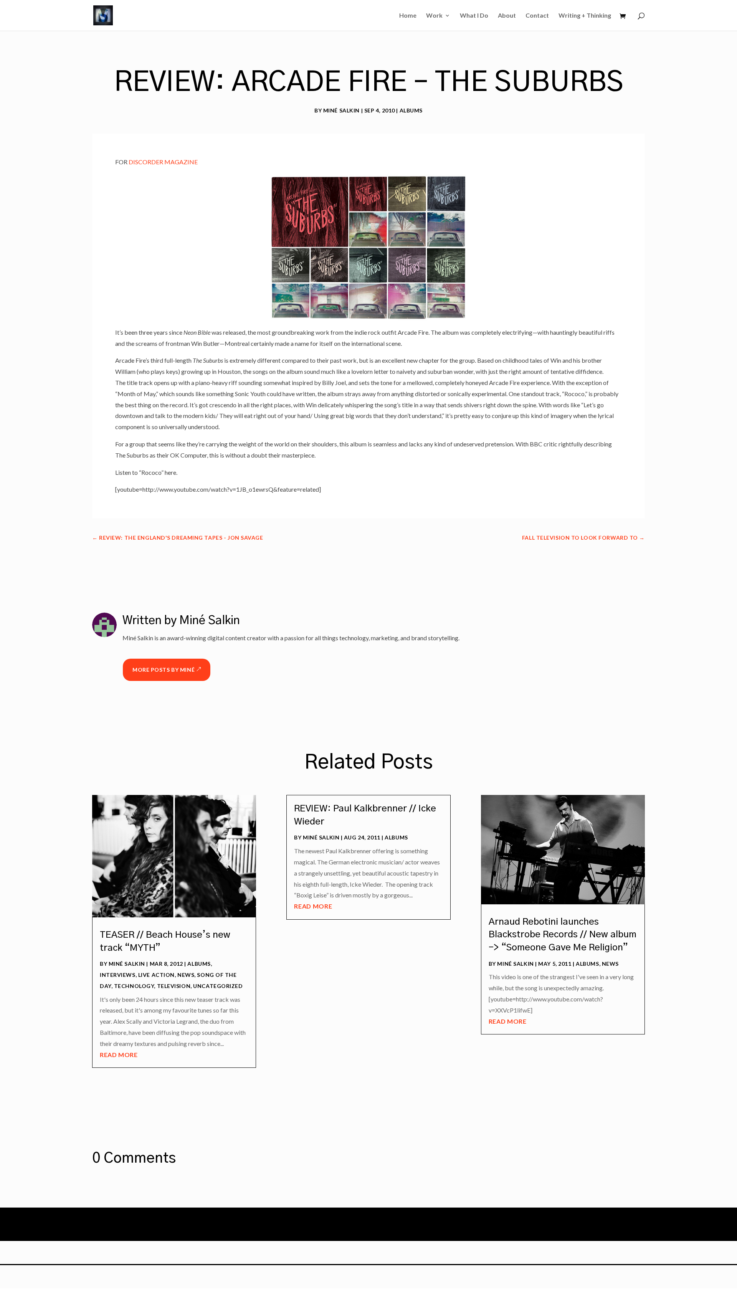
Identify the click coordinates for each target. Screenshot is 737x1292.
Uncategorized (218, 986)
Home (407, 16)
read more (119, 1054)
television (174, 986)
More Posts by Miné (163, 669)
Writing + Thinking (585, 16)
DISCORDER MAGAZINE (162, 161)
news (185, 974)
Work (434, 16)
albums (411, 110)
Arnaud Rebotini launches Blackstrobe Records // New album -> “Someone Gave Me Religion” (562, 934)
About (507, 16)
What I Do (474, 16)
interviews (118, 974)
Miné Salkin (341, 110)
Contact (537, 16)
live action (156, 974)
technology (134, 986)
